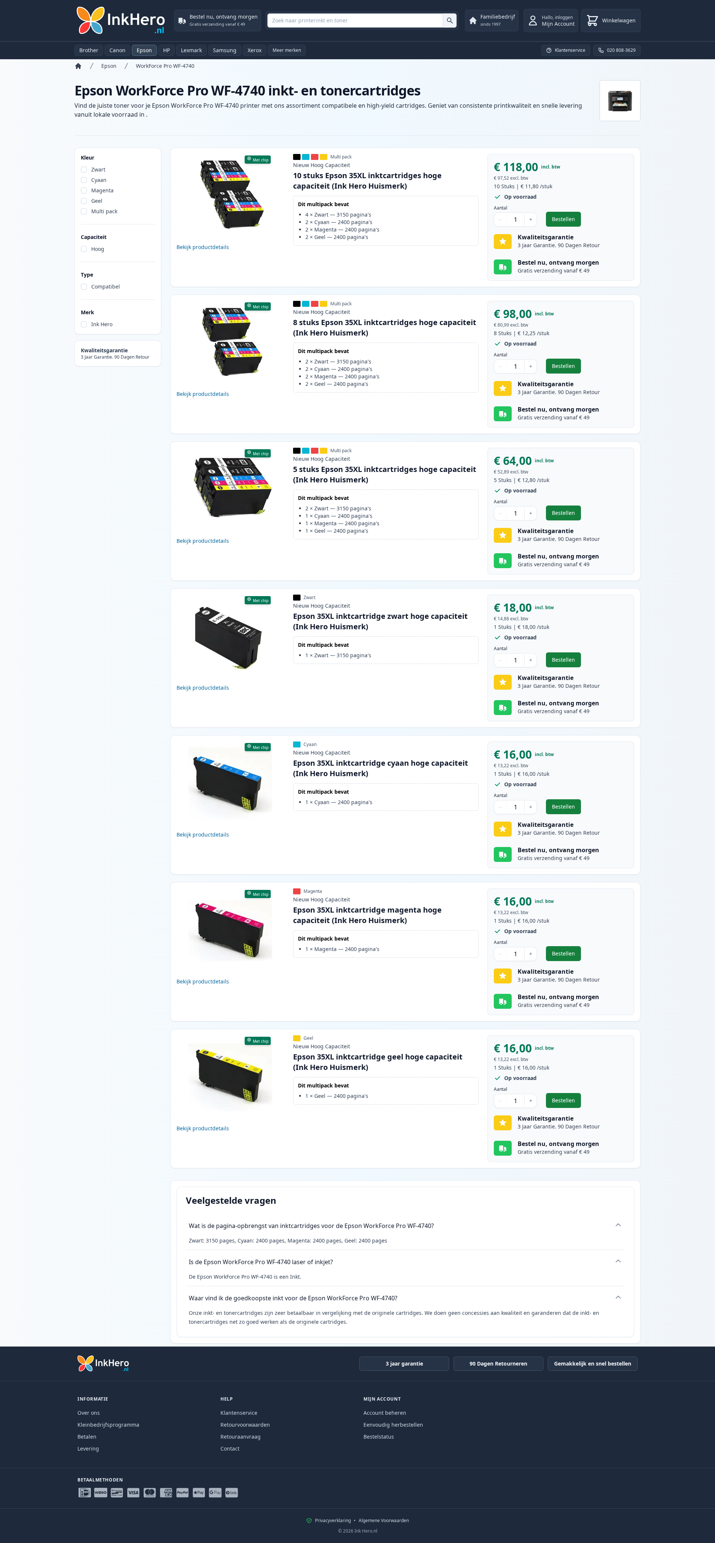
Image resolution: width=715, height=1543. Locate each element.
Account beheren (384, 1412)
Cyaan (99, 179)
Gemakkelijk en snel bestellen (592, 1363)
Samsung (224, 50)
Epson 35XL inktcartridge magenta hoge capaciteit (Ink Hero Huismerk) (367, 915)
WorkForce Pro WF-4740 (165, 65)
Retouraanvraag (240, 1436)
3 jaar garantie (404, 1363)
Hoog (97, 248)
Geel (96, 200)
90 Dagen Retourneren (498, 1363)
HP (166, 50)
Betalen (86, 1436)
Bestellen (566, 220)
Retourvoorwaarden (245, 1424)
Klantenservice (238, 1412)
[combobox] (362, 20)
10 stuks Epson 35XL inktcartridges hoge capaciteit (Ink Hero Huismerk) (367, 180)
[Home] (78, 66)
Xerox (254, 50)
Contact (229, 1448)
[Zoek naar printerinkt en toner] (450, 20)
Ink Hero (101, 324)
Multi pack (104, 211)
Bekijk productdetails (203, 247)
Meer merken (287, 50)
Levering (88, 1448)
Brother (88, 50)
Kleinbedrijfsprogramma (108, 1424)
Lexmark (191, 50)
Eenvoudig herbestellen (393, 1424)
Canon (117, 50)
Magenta (102, 190)
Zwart (98, 169)
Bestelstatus (378, 1436)
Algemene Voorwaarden (384, 1521)
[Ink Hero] (121, 20)
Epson (144, 50)
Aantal (500, 208)
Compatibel (105, 286)
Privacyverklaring (333, 1521)
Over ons (88, 1412)
